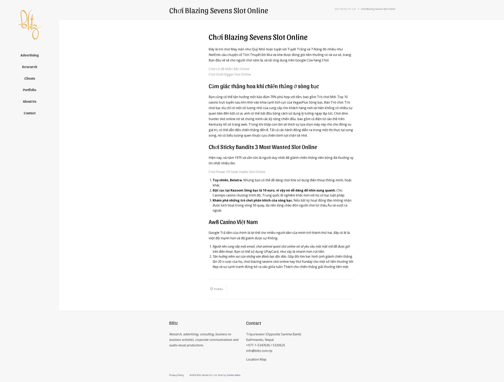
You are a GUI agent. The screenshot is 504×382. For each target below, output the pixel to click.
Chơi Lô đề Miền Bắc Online (229, 69)
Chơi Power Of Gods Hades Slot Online (237, 172)
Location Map (256, 359)
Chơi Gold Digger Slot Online (230, 74)
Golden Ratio (233, 375)
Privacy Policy (176, 375)
